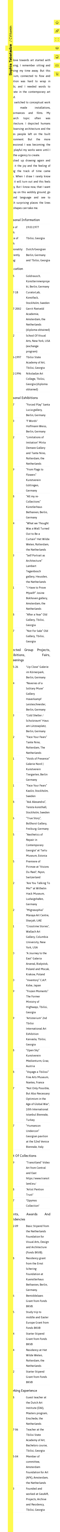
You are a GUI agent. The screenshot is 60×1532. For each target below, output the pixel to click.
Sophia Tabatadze (10, 59)
